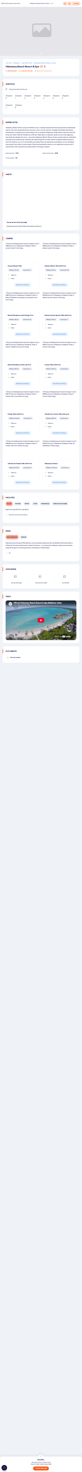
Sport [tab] (27, 504)
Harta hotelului (15, 657)
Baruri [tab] (23, 537)
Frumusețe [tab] (45, 504)
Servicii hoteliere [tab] (60, 504)
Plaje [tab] (9, 504)
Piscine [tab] (18, 504)
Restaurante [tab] (12, 537)
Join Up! (8, 63)
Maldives (16, 63)
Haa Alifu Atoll (27, 63)
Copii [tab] (35, 504)
